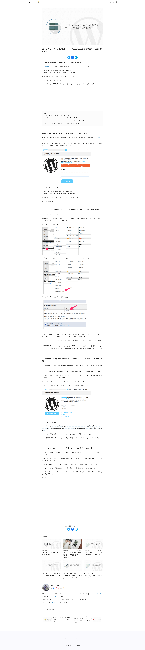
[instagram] (56, 587)
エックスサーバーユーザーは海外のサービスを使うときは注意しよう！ (62, 123)
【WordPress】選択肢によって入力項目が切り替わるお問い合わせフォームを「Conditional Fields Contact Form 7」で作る (72, 555)
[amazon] (63, 587)
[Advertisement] (72, 98)
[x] (51, 587)
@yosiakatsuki (97, 137)
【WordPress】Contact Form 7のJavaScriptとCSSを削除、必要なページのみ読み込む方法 (93, 575)
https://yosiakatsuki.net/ (95, 594)
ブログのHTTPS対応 (48, 66)
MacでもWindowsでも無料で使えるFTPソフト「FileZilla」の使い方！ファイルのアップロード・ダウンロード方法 (83, 619)
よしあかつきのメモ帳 (74, 645)
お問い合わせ (54, 602)
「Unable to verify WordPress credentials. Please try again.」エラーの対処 (65, 120)
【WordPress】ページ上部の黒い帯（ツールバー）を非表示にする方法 (51, 574)
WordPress (56, 54)
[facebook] (54, 587)
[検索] (117, 2)
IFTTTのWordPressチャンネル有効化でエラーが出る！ (58, 115)
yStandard (57, 597)
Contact (109, 2)
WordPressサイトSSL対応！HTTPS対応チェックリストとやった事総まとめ (62, 619)
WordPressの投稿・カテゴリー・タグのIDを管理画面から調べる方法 (93, 553)
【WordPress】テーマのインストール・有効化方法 (51, 553)
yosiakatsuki (72, 648)
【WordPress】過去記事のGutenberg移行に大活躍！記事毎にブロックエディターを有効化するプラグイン (72, 576)
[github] (61, 587)
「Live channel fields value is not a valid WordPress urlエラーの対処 (64, 117)
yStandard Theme (65, 648)
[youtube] (58, 587)
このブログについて (69, 638)
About (104, 2)
